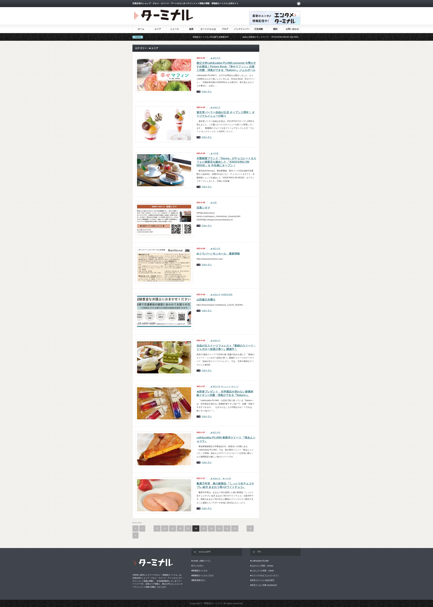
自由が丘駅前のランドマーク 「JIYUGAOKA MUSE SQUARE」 (242, 37)
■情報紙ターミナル (199, 570)
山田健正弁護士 (206, 299)
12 (165, 528)
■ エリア (235, 386)
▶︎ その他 (226, 478)
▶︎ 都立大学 (214, 58)
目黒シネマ (203, 207)
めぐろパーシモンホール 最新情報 (218, 253)
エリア (157, 29)
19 (219, 528)
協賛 (191, 29)
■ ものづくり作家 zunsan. (262, 566)
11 (157, 528)
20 (227, 528)
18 (211, 528)
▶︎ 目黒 (213, 202)
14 (180, 528)
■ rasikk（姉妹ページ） (201, 561)
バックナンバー (241, 29)
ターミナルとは (208, 29)
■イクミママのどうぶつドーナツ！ (264, 575)
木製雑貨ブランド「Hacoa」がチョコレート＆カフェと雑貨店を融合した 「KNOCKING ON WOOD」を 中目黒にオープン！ (226, 162)
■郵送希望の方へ (198, 580)
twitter (299, 3)
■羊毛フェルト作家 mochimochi (263, 585)
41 (250, 528)
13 (173, 528)
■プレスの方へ (197, 566)
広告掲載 (258, 29)
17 (204, 528)
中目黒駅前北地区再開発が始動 (298, 37)
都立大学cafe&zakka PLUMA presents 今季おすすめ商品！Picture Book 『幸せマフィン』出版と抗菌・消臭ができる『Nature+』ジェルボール (226, 67)
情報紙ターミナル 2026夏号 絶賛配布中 (181, 37)
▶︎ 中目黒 (214, 153)
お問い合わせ (292, 29)
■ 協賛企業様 (226, 294)
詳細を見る (207, 92)
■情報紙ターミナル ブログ (202, 575)
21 (235, 528)
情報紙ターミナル (213, 603)
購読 (275, 29)
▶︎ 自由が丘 (214, 107)
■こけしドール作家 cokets (262, 570)
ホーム (141, 29)
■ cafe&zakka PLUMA (259, 561)
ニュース (174, 29)
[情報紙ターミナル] (164, 22)
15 (188, 528)
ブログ (225, 29)
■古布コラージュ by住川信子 (262, 580)
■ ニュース (226, 386)
